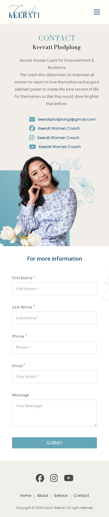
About (42, 495)
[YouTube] (69, 478)
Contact (81, 495)
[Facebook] (40, 478)
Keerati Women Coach (59, 128)
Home (25, 495)
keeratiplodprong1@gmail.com (67, 119)
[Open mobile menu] (97, 12)
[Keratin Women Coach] (32, 128)
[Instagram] (54, 478)
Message (20, 395)
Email (17, 365)
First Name (22, 277)
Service (61, 495)
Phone (18, 336)
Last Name (22, 307)
